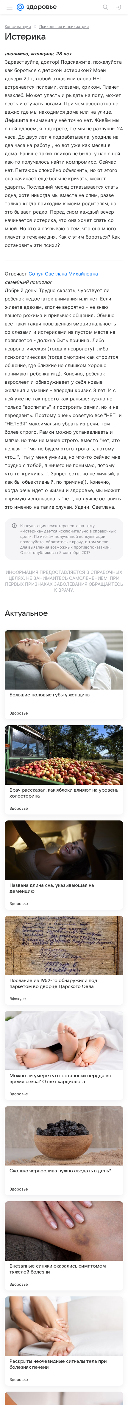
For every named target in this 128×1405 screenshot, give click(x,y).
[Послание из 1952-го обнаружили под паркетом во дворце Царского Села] (64, 960)
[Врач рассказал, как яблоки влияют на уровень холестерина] (64, 770)
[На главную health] (40, 7)
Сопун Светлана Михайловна (63, 274)
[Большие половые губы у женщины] (64, 674)
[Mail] (20, 7)
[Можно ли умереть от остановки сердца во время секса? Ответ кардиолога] (64, 1055)
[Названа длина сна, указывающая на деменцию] (64, 865)
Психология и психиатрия (64, 26)
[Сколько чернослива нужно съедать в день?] (64, 1150)
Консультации (18, 26)
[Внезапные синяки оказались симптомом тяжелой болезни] (64, 1245)
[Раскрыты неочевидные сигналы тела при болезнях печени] (64, 1341)
